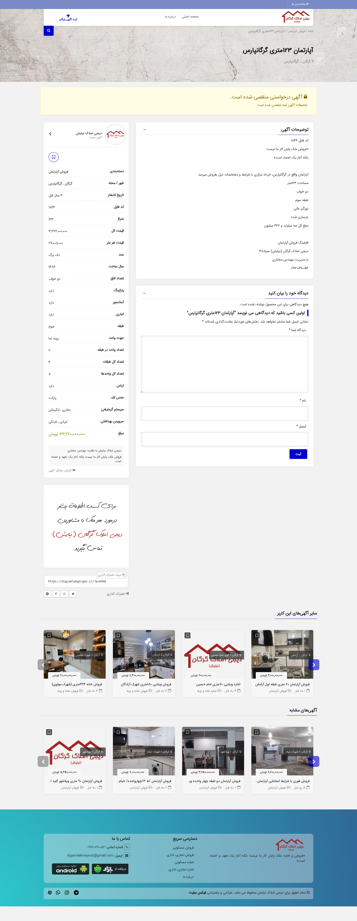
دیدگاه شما (297, 330)
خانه (310, 31)
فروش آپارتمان (296, 31)
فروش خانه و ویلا (137, 691)
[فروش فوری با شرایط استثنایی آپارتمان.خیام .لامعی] (282, 752)
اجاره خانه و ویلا (207, 691)
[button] (224, 130)
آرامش (294, 655)
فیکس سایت (197, 892)
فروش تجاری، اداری (180, 855)
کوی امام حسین (220, 655)
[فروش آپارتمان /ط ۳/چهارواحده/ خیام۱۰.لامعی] (144, 752)
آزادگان (156, 655)
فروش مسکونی (183, 847)
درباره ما (170, 16)
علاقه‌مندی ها (298, 4)
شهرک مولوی (83, 655)
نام (302, 400)
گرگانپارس (291, 61)
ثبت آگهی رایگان (68, 20)
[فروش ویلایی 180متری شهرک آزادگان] (144, 655)
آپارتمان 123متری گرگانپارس (278, 50)
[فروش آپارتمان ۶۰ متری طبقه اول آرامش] (282, 655)
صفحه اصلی (190, 16)
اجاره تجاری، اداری (181, 869)
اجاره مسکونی (184, 862)
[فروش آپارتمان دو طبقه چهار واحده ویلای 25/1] (213, 752)
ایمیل (301, 426)
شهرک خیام (292, 752)
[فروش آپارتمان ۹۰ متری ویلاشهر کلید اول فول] (75, 752)
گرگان (306, 61)
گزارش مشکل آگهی (60, 470)
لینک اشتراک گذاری (110, 574)
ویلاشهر (225, 752)
